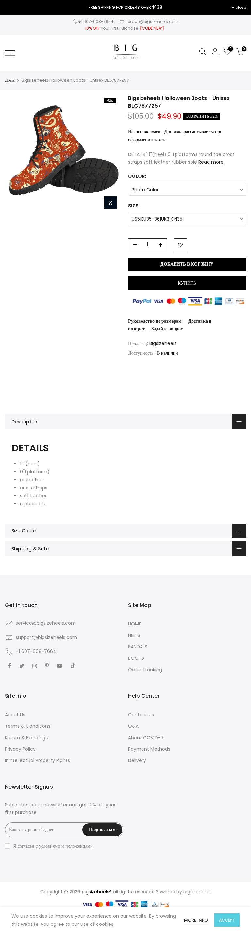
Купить (187, 283)
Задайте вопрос (167, 328)
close (240, 7)
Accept (227, 920)
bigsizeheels (197, 892)
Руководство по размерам (155, 321)
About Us (15, 714)
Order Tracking (145, 669)
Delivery (137, 760)
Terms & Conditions (27, 726)
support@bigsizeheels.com (46, 637)
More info (196, 920)
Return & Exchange (26, 737)
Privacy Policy (20, 749)
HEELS (134, 635)
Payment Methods (149, 749)
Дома (10, 80)
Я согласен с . (53, 846)
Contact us (141, 714)
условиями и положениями (66, 846)
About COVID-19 (146, 737)
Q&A (133, 726)
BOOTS (136, 658)
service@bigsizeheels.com (152, 21)
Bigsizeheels (162, 343)
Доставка (173, 131)
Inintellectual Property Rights (37, 760)
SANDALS (137, 646)
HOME (134, 624)
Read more (211, 162)
